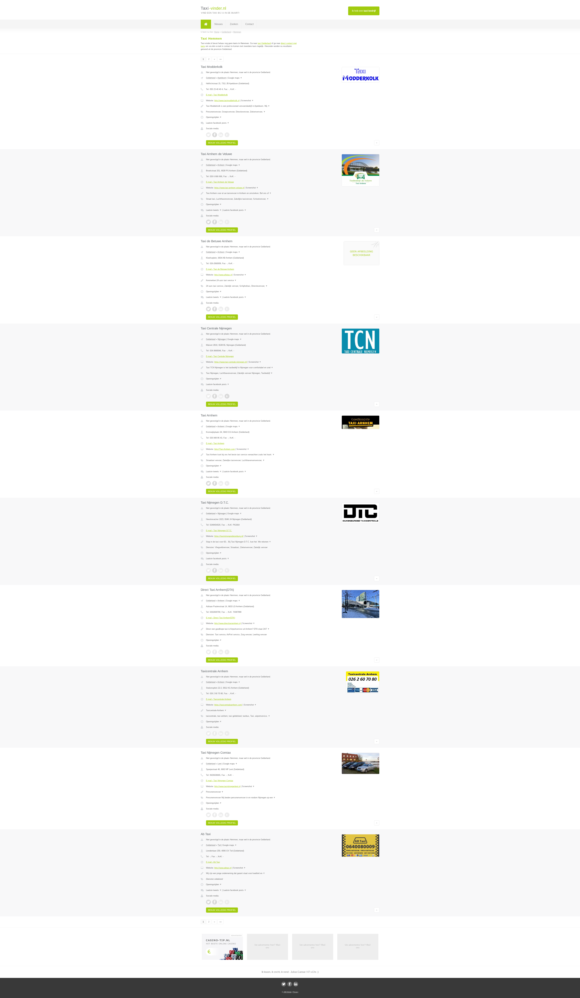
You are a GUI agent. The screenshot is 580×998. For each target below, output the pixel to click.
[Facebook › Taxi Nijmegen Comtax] (214, 814)
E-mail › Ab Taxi (213, 862)
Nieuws (218, 24)
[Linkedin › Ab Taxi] (220, 902)
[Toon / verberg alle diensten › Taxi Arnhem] (252, 460)
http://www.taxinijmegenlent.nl (227, 786)
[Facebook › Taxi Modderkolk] (214, 134)
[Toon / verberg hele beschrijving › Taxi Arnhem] (252, 454)
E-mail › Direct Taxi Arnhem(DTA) (220, 618)
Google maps (235, 78)
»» (220, 59)
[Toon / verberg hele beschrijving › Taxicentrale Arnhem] (252, 710)
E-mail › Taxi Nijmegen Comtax (219, 781)
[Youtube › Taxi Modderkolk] (227, 134)
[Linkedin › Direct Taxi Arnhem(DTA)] (220, 652)
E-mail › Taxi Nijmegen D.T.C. (219, 530)
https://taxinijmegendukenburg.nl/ (228, 536)
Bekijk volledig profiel (222, 143)
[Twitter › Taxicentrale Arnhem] (208, 733)
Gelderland (210, 78)
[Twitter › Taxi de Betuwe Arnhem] (208, 309)
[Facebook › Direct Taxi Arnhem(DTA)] (214, 652)
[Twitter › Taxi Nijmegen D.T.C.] (208, 570)
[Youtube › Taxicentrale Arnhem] (227, 733)
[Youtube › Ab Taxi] (227, 902)
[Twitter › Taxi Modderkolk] (208, 134)
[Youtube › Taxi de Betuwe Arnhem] (227, 309)
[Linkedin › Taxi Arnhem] (220, 483)
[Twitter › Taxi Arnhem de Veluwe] (208, 222)
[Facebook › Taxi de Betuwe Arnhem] (214, 309)
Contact (249, 24)
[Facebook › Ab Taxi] (214, 902)
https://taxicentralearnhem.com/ (228, 705)
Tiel (219, 845)
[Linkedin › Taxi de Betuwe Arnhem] (220, 309)
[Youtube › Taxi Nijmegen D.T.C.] (227, 570)
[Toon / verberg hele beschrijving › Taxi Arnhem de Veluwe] (252, 193)
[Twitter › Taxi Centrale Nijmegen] (208, 396)
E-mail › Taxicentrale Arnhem (218, 699)
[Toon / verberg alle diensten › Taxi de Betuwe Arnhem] (252, 286)
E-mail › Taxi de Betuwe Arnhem (220, 269)
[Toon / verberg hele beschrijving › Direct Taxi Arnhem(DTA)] (252, 629)
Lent (219, 764)
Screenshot (247, 100)
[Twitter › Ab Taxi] (208, 902)
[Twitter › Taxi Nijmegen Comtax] (208, 814)
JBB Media (287, 992)
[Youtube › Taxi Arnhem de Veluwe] (227, 222)
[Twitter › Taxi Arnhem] (208, 483)
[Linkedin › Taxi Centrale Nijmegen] (220, 396)
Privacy (295, 992)
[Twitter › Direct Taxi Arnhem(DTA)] (208, 652)
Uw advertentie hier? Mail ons (267, 946)
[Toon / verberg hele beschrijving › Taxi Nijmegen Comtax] (252, 791)
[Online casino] (224, 948)
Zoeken (234, 24)
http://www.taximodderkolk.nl (226, 100)
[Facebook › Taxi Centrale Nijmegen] (214, 396)
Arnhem (221, 165)
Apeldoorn (222, 78)
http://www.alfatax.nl (223, 275)
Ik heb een (364, 11)
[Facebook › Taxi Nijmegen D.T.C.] (214, 570)
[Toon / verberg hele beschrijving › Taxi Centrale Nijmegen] (252, 367)
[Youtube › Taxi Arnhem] (227, 483)
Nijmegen (222, 339)
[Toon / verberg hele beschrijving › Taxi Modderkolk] (252, 106)
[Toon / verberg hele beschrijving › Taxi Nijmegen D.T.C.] (252, 541)
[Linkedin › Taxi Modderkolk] (220, 134)
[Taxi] (206, 24)
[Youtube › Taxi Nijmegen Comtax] (227, 814)
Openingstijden (214, 117)
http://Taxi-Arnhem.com (224, 449)
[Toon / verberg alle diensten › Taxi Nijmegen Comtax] (252, 797)
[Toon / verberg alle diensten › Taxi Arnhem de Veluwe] (252, 199)
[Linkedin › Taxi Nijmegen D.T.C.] (220, 570)
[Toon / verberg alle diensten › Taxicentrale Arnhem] (252, 716)
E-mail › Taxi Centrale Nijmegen (220, 356)
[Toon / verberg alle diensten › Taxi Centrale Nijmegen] (252, 373)
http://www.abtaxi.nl (222, 868)
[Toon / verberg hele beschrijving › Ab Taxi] (252, 873)
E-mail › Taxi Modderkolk (217, 95)
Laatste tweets (213, 210)
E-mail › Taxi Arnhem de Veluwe (220, 182)
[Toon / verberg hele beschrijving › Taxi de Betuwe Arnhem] (252, 280)
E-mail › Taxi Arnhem (215, 443)
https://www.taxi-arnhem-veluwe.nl (229, 188)
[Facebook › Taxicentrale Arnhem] (214, 733)
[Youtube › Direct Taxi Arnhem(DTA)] (227, 652)
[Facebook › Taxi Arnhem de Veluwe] (214, 222)
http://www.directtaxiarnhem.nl (227, 623)
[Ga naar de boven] (376, 142)
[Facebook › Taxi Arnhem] (214, 483)
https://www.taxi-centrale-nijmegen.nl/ (230, 362)
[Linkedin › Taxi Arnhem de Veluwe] (220, 222)
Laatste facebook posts (217, 123)
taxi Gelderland (264, 43)
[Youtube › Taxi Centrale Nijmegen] (227, 396)
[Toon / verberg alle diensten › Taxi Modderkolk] (252, 111)
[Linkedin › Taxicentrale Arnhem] (220, 733)
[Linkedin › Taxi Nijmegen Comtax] (220, 814)
